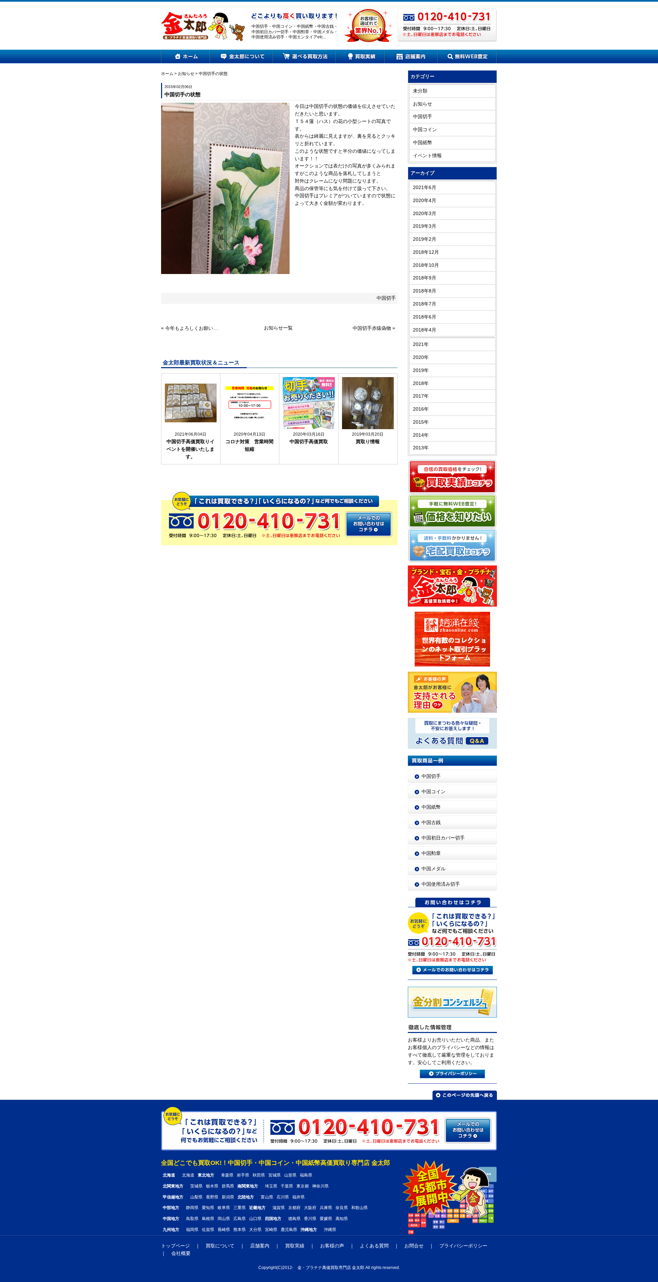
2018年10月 (426, 265)
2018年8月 (424, 291)
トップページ (175, 1245)
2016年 (421, 409)
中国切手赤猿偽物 (372, 328)
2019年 (421, 370)
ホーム (185, 56)
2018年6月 (424, 317)
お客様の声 (332, 1245)
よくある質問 (374, 1245)
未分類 (420, 91)
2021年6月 (424, 187)
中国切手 (386, 298)
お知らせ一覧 (278, 328)
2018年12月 (426, 252)
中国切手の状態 (213, 73)
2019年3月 (424, 226)
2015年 (421, 422)
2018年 (421, 383)
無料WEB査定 (467, 56)
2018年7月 (424, 304)
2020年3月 (424, 213)
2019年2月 (424, 239)
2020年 (421, 357)
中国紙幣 (422, 142)
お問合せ (414, 1245)
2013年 (421, 447)
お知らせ (186, 73)
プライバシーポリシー (463, 1245)
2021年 (421, 344)
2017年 (421, 396)
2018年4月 (424, 330)
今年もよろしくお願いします (192, 328)
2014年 (421, 435)
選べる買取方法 (304, 56)
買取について (220, 1245)
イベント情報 (427, 155)
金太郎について (241, 56)
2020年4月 (424, 200)
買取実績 (360, 56)
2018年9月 (424, 278)
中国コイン (425, 129)
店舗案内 (411, 56)
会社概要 (181, 1253)
